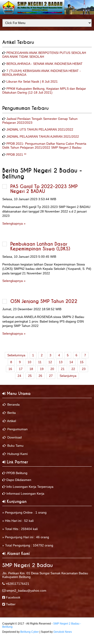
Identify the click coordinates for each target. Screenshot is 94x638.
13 (61, 362)
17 (21, 369)
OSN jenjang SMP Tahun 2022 (43, 301)
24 (19, 376)
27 (51, 376)
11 (40, 362)
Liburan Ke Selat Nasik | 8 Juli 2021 (32, 81)
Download (14, 437)
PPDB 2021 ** (16, 154)
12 (50, 362)
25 (30, 376)
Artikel (11, 421)
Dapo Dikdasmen (18, 480)
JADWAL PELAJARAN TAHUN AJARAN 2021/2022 (42, 136)
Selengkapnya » (14, 223)
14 (71, 362)
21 (63, 369)
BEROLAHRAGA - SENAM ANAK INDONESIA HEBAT (44, 64)
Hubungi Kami (17, 454)
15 (82, 362)
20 (52, 369)
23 (84, 369)
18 (31, 369)
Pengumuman (17, 429)
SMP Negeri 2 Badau (27, 565)
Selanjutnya (68, 376)
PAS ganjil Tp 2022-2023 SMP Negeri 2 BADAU (44, 189)
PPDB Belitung (16, 473)
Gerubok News (62, 631)
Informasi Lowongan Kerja (25, 493)
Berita (11, 413)
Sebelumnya (16, 355)
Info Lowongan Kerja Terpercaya (29, 486)
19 (42, 369)
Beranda (13, 404)
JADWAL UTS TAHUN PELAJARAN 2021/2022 (39, 129)
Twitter (11, 604)
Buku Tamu (15, 445)
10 (29, 362)
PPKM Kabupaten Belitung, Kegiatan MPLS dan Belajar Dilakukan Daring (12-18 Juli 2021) (44, 90)
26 (40, 376)
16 (10, 369)
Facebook (13, 597)
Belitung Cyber (29, 631)
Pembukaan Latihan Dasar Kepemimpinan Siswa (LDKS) (40, 246)
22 (73, 369)
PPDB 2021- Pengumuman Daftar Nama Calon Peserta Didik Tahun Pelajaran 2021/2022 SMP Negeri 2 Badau (44, 145)
